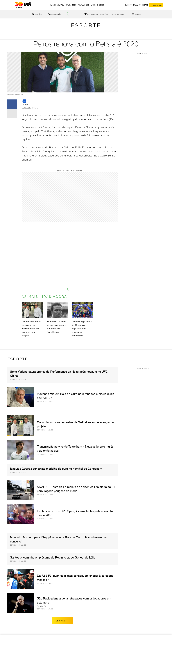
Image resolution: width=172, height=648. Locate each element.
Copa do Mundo (118, 14)
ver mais (60, 621)
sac (127, 5)
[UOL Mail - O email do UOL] (133, 5)
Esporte (86, 25)
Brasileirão (104, 14)
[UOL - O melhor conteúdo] (23, 5)
